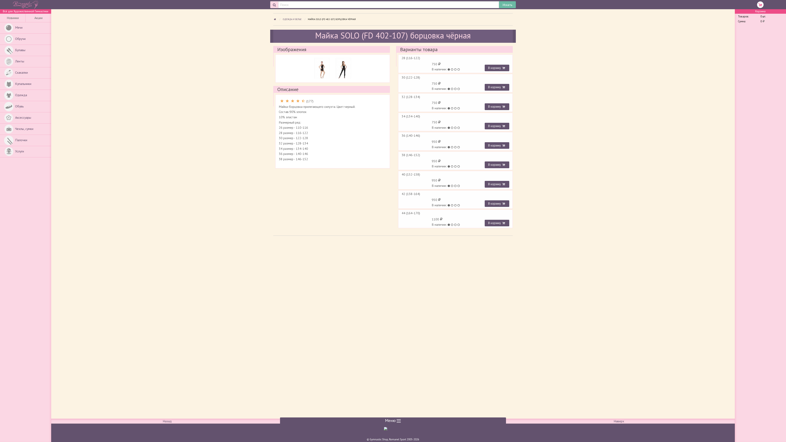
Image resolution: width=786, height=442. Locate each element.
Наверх (619, 421)
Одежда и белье (292, 19)
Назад (167, 421)
